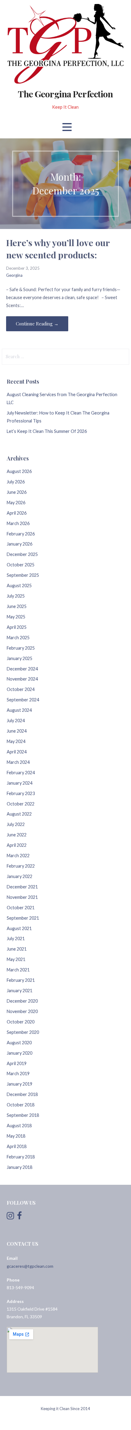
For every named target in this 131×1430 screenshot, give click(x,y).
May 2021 (16, 959)
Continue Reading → (37, 324)
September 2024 (23, 699)
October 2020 (20, 1021)
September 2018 (23, 1115)
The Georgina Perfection (65, 93)
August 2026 (19, 471)
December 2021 (22, 886)
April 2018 (17, 1146)
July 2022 (16, 824)
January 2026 (19, 543)
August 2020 (19, 1042)
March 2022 (18, 855)
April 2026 (17, 513)
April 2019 (17, 1063)
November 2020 (22, 1011)
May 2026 (16, 502)
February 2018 (21, 1156)
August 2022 (19, 813)
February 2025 (21, 648)
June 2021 (17, 948)
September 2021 (23, 918)
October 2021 (20, 907)
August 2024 (19, 710)
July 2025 (16, 596)
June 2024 (17, 731)
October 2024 (20, 689)
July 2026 (16, 481)
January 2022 (19, 876)
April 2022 (17, 845)
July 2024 (16, 720)
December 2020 (22, 1001)
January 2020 (19, 1053)
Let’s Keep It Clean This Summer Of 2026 (47, 431)
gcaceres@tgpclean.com (30, 1266)
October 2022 (20, 803)
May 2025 (16, 616)
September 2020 (23, 1032)
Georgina (14, 275)
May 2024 (16, 741)
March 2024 (18, 762)
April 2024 (17, 751)
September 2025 (23, 575)
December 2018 (22, 1094)
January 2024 (19, 783)
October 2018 (20, 1104)
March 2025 (18, 637)
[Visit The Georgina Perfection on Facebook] (19, 1217)
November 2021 (22, 897)
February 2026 (21, 533)
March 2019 (18, 1073)
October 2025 (20, 564)
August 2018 (19, 1125)
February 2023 (21, 793)
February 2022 (21, 866)
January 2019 (19, 1084)
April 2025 (17, 627)
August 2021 (19, 928)
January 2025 (19, 658)
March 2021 (18, 969)
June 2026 (17, 492)
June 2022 (17, 834)
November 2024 (22, 678)
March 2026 (18, 523)
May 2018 (16, 1136)
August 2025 (19, 585)
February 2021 (21, 980)
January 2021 (19, 990)
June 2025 (17, 606)
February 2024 (21, 772)
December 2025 (22, 554)
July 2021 (16, 938)
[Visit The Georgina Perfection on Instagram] (10, 1217)
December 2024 (22, 668)
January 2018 (19, 1167)
